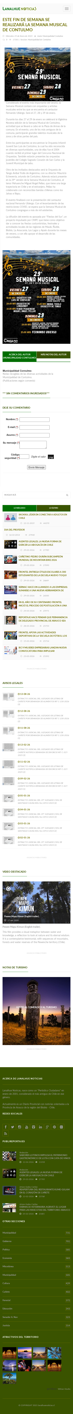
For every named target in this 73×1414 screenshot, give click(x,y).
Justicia (36, 1326)
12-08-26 (25, 711)
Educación (36, 1309)
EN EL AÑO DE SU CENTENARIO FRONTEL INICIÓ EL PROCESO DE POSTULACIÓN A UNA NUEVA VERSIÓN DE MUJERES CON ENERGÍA (43, 605)
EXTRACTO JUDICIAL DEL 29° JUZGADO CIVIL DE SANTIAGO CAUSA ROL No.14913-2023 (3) (40, 815)
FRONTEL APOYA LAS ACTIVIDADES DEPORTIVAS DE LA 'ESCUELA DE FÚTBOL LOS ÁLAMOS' (43, 636)
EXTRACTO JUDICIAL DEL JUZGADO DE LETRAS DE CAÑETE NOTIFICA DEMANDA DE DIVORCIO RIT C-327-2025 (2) (43, 769)
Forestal (36, 1300)
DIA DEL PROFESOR (14, 530)
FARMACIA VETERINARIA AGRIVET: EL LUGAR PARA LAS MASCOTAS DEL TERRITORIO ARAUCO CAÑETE (45, 1210)
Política (36, 1250)
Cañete (36, 1292)
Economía (36, 1258)
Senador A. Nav (36, 1317)
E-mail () (13, 427)
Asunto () (12, 434)
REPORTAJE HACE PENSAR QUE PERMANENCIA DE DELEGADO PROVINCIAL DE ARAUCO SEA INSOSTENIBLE (43, 620)
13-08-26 (25, 694)
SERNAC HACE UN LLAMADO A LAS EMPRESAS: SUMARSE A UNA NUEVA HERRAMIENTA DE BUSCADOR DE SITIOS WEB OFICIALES (43, 590)
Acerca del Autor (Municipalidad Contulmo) (19, 356)
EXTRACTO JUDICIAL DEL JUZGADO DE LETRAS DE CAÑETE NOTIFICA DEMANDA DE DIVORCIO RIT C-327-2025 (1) (43, 786)
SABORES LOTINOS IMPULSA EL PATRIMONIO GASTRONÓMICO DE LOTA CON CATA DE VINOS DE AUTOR (45, 1158)
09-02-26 (25, 779)
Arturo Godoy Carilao (29, 1187)
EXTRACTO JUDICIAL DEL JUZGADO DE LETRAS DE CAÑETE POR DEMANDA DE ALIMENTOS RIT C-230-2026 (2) (43, 718)
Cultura (36, 1283)
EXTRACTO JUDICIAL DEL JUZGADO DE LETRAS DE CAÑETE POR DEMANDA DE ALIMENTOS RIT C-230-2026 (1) (43, 735)
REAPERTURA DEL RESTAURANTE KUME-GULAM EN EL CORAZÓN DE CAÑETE (45, 1191)
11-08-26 (25, 728)
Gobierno (36, 1241)
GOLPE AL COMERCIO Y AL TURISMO (36, 1007)
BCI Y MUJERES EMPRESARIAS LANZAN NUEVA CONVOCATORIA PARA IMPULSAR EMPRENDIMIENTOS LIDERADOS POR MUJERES (43, 651)
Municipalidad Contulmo (53, 36)
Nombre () (12, 419)
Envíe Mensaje (36, 467)
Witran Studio (64, 1389)
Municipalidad (36, 1233)
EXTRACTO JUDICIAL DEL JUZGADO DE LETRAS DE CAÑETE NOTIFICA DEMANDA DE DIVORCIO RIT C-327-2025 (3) (43, 752)
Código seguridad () (12, 456)
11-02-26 (25, 762)
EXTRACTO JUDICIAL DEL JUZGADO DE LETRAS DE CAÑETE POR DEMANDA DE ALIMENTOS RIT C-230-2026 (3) (43, 701)
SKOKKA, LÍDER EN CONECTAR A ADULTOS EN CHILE (43, 516)
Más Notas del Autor (53, 355)
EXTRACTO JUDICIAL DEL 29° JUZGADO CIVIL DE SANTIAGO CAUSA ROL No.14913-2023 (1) (40, 843)
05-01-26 (25, 796)
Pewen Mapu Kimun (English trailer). (21, 916)
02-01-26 (25, 838)
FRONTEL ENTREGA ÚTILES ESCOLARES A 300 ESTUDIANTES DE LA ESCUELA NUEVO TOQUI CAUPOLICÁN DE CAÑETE (43, 575)
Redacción (24, 1153)
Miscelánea (36, 1267)
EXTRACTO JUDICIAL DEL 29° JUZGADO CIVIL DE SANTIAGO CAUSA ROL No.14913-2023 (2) (40, 829)
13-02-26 (25, 745)
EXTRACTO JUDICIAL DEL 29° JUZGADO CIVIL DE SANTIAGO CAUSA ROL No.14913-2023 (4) (40, 801)
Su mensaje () (11, 442)
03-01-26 (25, 824)
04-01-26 (25, 810)
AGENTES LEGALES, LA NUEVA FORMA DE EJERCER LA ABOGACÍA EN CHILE (40, 543)
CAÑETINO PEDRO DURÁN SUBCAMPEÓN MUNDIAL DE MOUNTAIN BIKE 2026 (41, 558)
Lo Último (53, 508)
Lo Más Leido (19, 508)
